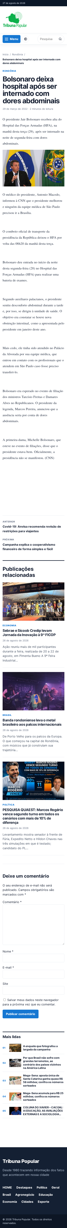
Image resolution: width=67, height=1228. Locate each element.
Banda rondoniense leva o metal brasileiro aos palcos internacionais (32, 722)
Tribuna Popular (21, 1161)
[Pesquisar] (60, 39)
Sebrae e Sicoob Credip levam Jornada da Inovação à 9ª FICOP (29, 632)
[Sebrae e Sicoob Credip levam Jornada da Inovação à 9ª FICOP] (33, 601)
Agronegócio (24, 1194)
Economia (9, 625)
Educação (46, 1194)
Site (5, 983)
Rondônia (17, 54)
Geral (55, 1187)
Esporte (43, 1201)
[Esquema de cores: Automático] (25, 39)
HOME (7, 1187)
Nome (8, 951)
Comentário (12, 902)
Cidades (27, 1201)
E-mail (8, 967)
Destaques (24, 1187)
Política (9, 804)
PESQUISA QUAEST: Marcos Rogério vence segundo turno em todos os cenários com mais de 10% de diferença (33, 816)
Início (6, 54)
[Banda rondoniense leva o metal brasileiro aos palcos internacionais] (33, 691)
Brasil (7, 715)
